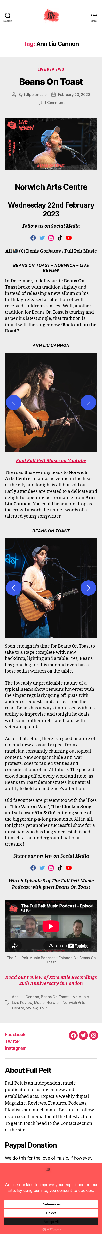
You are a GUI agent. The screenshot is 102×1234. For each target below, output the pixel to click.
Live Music (79, 996)
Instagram (16, 1048)
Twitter (12, 1041)
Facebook (15, 1034)
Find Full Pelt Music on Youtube (51, 461)
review (31, 1008)
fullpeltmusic (35, 94)
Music (39, 1002)
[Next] (88, 402)
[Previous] (13, 402)
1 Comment (55, 102)
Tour (43, 1008)
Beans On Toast (51, 81)
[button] (51, 402)
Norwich (53, 1002)
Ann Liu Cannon (25, 996)
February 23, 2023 (74, 94)
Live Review (22, 1002)
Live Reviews (51, 69)
